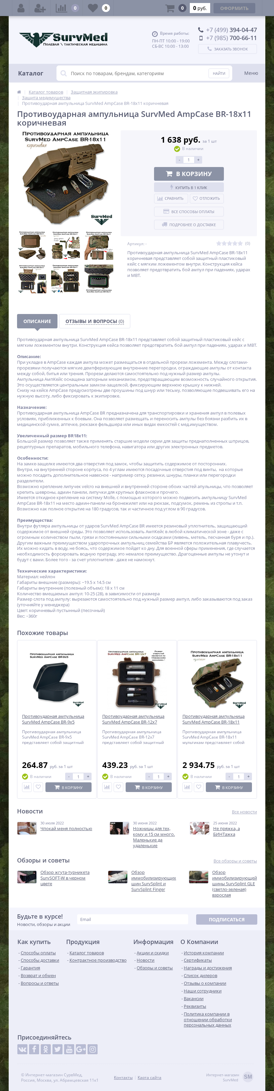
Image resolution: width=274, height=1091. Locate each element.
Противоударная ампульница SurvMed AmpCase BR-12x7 (133, 719)
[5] (240, 244)
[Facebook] (34, 1049)
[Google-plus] (81, 1049)
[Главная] (19, 92)
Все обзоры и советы (235, 861)
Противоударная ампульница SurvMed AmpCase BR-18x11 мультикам (213, 722)
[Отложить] (38, 787)
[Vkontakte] (22, 1049)
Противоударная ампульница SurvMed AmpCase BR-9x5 (53, 719)
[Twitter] (57, 1049)
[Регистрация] (40, 8)
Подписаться (227, 919)
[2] (224, 244)
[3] (229, 244)
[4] (235, 244)
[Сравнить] (27, 787)
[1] (219, 244)
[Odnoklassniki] (46, 1049)
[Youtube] (69, 1049)
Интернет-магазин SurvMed (229, 1077)
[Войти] (20, 8)
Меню (251, 73)
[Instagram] (93, 1049)
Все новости (244, 812)
